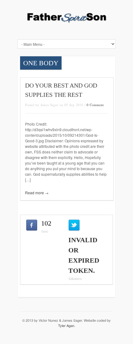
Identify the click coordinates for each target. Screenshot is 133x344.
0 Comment (95, 104)
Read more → (37, 192)
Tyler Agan (66, 325)
